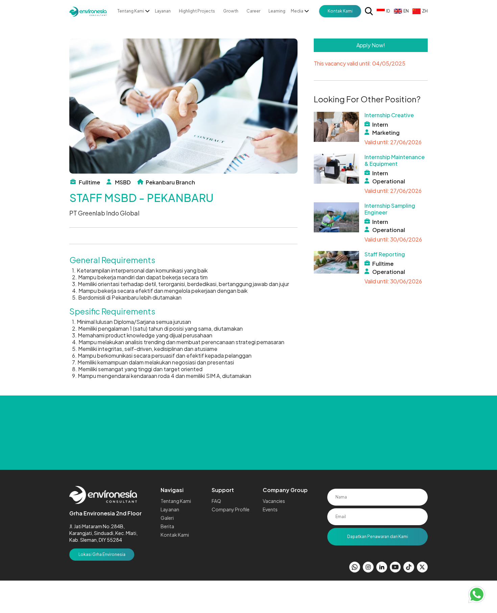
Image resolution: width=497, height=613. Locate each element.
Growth (230, 11)
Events (270, 509)
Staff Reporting (384, 254)
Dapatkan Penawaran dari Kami (377, 536)
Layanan (163, 11)
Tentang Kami (176, 501)
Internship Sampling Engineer (389, 209)
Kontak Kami (340, 11)
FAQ (216, 501)
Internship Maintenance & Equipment (394, 160)
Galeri (167, 518)
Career (253, 11)
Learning (276, 11)
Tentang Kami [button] (130, 11)
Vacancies (274, 501)
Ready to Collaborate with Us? (249, 425)
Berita (167, 526)
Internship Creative (389, 115)
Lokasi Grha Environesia (101, 554)
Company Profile (231, 509)
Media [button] (297, 11)
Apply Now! (370, 45)
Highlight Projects (197, 11)
